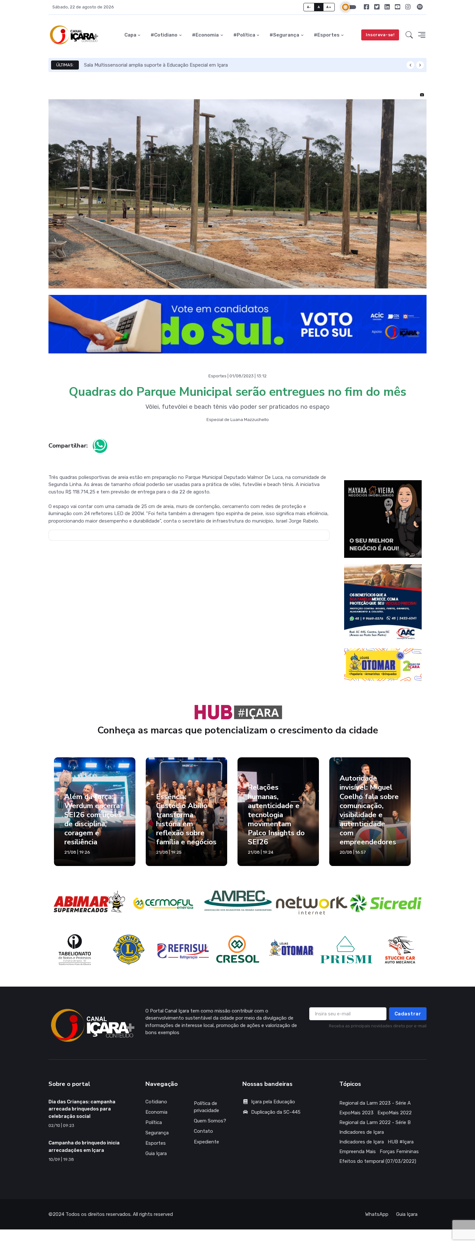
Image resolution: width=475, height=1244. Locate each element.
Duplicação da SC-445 (276, 1117)
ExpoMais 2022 (394, 1117)
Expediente (206, 1146)
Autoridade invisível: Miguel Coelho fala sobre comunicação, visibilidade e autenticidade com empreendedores (369, 814)
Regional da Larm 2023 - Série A (375, 1107)
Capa (130, 35)
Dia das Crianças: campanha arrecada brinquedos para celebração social (81, 1113)
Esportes (155, 1148)
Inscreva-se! (380, 34)
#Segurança (284, 35)
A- (309, 7)
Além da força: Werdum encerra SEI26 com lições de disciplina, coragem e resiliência (93, 824)
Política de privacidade (206, 1111)
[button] (409, 35)
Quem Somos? (210, 1126)
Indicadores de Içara (361, 1137)
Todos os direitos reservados (98, 1219)
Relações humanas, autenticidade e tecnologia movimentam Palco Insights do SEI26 (276, 819)
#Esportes (327, 35)
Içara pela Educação (273, 1106)
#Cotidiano (164, 35)
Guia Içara (156, 1158)
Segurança (157, 1138)
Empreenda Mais (357, 1156)
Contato (203, 1136)
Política (153, 1127)
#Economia (205, 35)
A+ (328, 7)
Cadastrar (408, 1018)
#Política (244, 35)
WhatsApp (376, 1219)
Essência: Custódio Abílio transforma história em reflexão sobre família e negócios (186, 824)
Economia (156, 1117)
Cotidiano (156, 1106)
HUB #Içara (401, 1146)
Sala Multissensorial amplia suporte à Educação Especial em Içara (156, 65)
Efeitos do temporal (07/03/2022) (377, 1166)
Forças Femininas (399, 1156)
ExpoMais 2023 (356, 1117)
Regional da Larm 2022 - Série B (375, 1127)
